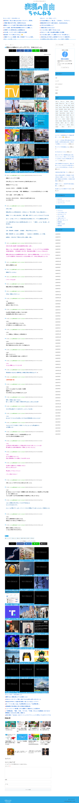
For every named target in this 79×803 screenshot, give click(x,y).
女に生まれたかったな (60, 151)
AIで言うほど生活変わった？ (47, 25)
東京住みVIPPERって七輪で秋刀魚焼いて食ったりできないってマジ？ (22, 701)
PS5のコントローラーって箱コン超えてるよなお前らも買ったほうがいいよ (23, 699)
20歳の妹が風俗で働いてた (61, 172)
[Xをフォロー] (61, 67)
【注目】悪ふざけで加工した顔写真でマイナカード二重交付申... (55, 37)
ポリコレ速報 (61, 216)
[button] (43, 50)
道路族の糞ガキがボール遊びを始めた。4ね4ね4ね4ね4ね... (54, 23)
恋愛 (22, 538)
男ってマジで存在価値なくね (62, 147)
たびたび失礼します (62, 212)
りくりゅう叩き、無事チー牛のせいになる (50, 30)
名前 (6, 779)
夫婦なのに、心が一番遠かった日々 (48, 18)
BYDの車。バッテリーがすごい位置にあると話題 (15, 32)
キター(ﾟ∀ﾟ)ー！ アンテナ (64, 201)
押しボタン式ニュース (63, 220)
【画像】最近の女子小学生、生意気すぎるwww (15, 23)
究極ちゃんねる (61, 223)
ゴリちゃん (60, 210)
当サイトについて (71, 799)
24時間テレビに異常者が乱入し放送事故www (14, 30)
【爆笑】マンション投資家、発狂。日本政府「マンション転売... (19, 37)
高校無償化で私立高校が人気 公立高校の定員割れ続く (18, 706)
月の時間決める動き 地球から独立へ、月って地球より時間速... (55, 39)
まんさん (15, 538)
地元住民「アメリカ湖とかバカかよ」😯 (13, 34)
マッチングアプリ (9, 538)
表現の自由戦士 (65, 59)
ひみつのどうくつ (62, 214)
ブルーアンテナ (61, 202)
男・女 (30, 538)
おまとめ (60, 199)
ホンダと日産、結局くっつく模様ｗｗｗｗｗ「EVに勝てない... (55, 34)
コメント (7, 766)
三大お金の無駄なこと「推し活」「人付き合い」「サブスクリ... (55, 20)
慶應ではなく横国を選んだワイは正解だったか (17, 696)
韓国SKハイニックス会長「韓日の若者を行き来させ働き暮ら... (18, 25)
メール (6, 784)
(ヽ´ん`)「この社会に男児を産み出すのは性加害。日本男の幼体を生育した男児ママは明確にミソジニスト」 (64, 142)
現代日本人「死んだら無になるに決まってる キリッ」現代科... (18, 20)
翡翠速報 (60, 225)
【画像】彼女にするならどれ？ (47, 27)
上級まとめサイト (62, 218)
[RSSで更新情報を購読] (68, 67)
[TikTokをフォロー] (65, 67)
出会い (19, 538)
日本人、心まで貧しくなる (10, 39)
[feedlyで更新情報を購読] (66, 67)
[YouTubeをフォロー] (63, 67)
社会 (33, 538)
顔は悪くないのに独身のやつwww (63, 188)
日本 (26, 538)
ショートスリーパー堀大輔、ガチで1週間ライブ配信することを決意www (23, 708)
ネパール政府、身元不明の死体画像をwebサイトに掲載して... (18, 27)
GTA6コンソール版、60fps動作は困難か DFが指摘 (52, 32)
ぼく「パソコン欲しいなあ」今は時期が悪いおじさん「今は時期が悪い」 (23, 703)
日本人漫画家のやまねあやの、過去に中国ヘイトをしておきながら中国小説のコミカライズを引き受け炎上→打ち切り (64, 165)
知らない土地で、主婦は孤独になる (11, 18)
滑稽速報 (60, 222)
